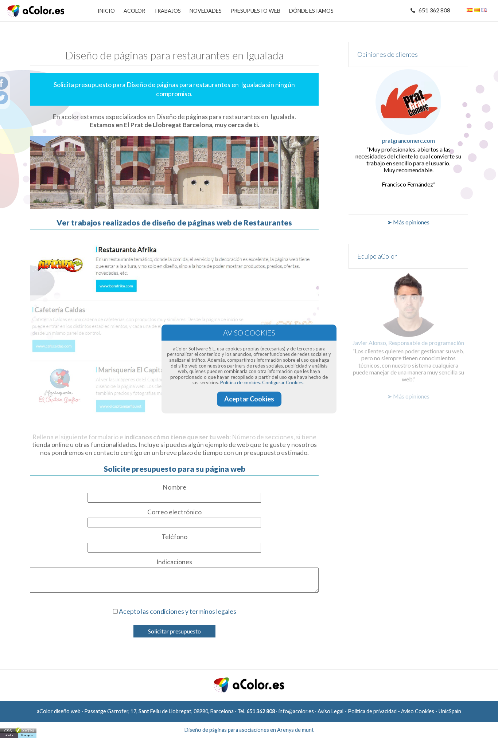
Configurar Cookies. (283, 382)
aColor (9, 735)
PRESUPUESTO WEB (255, 11)
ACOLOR (134, 11)
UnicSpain (450, 711)
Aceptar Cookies (249, 399)
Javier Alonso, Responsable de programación (408, 342)
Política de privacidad (372, 711)
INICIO (106, 11)
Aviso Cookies (417, 711)
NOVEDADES (206, 11)
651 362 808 (434, 10)
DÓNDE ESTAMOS (311, 11)
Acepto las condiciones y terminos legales (177, 611)
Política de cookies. (240, 382)
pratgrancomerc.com (408, 140)
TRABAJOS (167, 11)
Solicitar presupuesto (174, 631)
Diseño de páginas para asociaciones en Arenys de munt (249, 730)
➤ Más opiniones (408, 222)
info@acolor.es (296, 711)
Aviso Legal (330, 711)
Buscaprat (27, 735)
